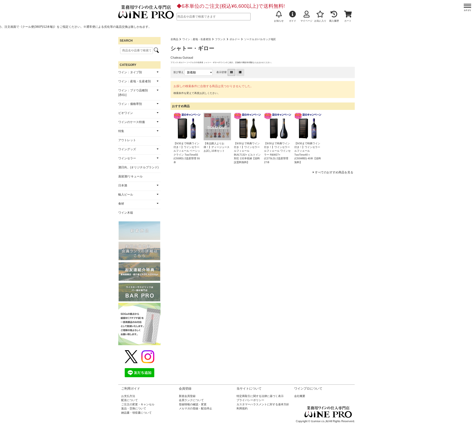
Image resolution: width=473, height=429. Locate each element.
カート (347, 20)
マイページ (306, 20)
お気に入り (320, 20)
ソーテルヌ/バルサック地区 (260, 39)
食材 (121, 203)
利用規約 (242, 408)
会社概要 (299, 396)
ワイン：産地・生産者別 (196, 39)
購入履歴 (334, 20)
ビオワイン (125, 113)
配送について (129, 400)
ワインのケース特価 (131, 122)
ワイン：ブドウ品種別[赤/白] (133, 92)
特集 (121, 131)
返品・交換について (133, 408)
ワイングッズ (127, 149)
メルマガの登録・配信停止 (195, 408)
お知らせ (279, 20)
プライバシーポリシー (250, 400)
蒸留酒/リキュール (130, 176)
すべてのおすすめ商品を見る (334, 172)
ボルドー (234, 39)
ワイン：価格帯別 (130, 103)
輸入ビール (125, 194)
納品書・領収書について (136, 412)
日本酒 (122, 185)
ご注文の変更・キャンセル (137, 404)
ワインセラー (127, 158)
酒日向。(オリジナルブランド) (138, 167)
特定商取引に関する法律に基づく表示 (260, 396)
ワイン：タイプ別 (130, 72)
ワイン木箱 (125, 212)
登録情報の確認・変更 (193, 404)
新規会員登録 (187, 396)
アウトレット (127, 140)
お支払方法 (128, 396)
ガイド (292, 20)
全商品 (174, 39)
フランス (220, 39)
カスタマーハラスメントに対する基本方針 (262, 404)
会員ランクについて (191, 400)
